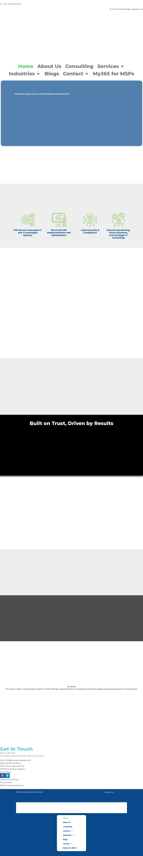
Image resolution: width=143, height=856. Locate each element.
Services (108, 66)
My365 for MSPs (113, 74)
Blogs (52, 74)
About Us (49, 66)
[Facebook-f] (2, 775)
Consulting (79, 66)
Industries (22, 74)
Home (25, 66)
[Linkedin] (7, 775)
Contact (73, 74)
